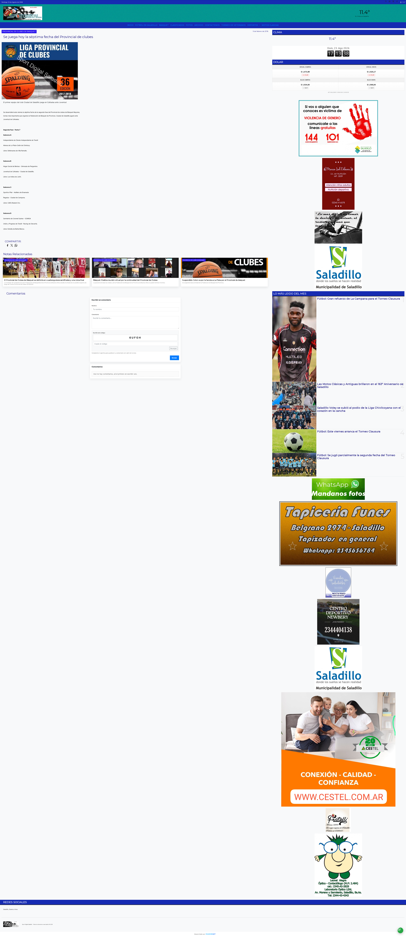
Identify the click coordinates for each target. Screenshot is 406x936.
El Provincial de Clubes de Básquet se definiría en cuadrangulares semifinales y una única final (44, 280)
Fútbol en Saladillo (146, 25)
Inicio (130, 25)
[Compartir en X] (11, 245)
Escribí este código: (99, 333)
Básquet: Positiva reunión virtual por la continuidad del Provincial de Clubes (125, 280)
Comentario (95, 314)
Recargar (173, 348)
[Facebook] (398, 2)
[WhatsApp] (390, 2)
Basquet (164, 25)
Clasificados (177, 25)
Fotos (189, 25)
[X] (394, 2)
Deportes (253, 25)
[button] (386, 2)
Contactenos (212, 25)
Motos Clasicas (270, 25)
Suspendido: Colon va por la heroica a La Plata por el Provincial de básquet (213, 280)
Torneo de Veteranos (233, 25)
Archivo (198, 25)
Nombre (94, 305)
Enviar (174, 358)
